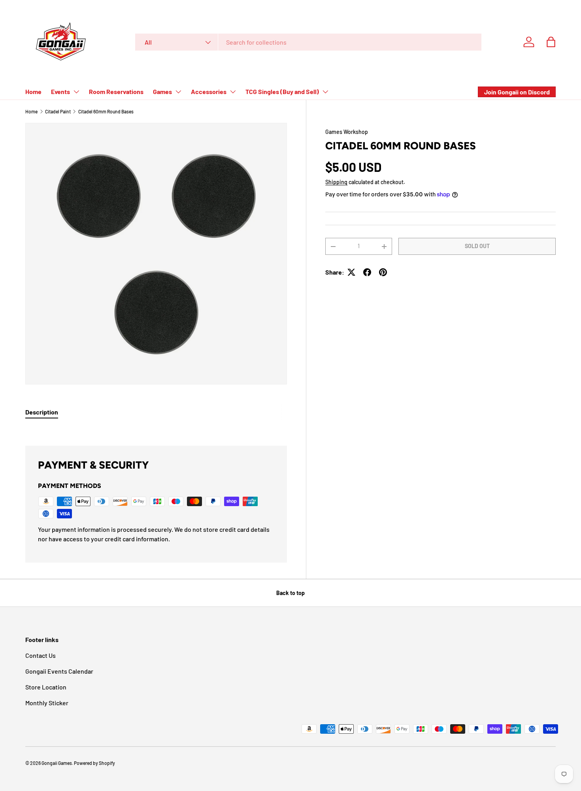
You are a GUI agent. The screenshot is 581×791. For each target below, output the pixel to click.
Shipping (336, 182)
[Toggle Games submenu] (178, 91)
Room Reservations (116, 91)
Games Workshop (346, 131)
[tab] (41, 411)
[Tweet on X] (351, 272)
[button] (551, 42)
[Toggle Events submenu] (76, 91)
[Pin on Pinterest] (383, 272)
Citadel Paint (58, 111)
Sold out (477, 246)
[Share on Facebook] (367, 272)
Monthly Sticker (46, 702)
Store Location (45, 687)
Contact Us (40, 655)
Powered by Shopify (94, 763)
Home (33, 91)
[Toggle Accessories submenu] (233, 91)
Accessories (208, 91)
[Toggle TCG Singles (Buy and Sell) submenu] (325, 91)
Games (162, 91)
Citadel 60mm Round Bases (106, 111)
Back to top (290, 592)
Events (60, 91)
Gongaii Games (57, 763)
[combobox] (308, 42)
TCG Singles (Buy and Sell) (282, 91)
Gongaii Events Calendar (59, 671)
